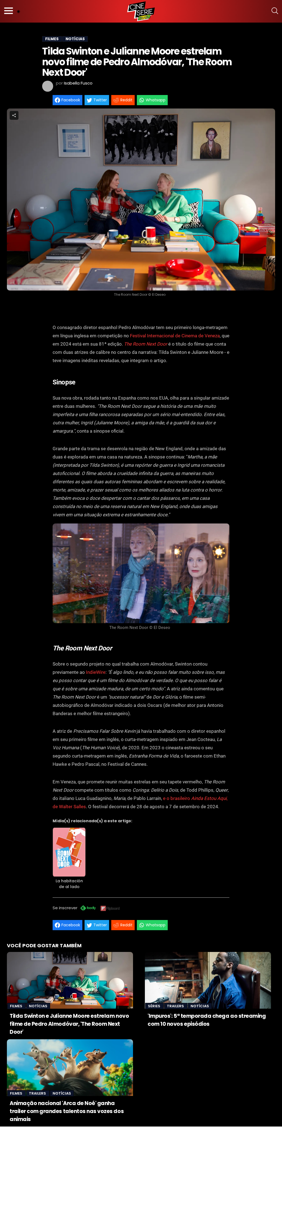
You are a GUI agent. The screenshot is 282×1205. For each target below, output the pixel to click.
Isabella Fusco (78, 83)
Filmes (16, 1006)
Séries (154, 1006)
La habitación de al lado (69, 883)
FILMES (52, 39)
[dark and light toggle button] (18, 11)
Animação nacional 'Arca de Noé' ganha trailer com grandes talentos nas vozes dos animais (67, 1111)
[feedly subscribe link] (88, 908)
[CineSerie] (141, 11)
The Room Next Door (145, 344)
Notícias (38, 1006)
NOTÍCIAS (75, 39)
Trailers (176, 1006)
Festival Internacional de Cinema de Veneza (175, 335)
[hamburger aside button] (8, 11)
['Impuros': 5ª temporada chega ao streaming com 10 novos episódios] (208, 980)
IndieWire (95, 672)
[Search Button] (274, 11)
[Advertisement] (141, 1165)
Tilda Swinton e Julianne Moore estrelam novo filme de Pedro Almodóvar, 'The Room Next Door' (69, 1024)
